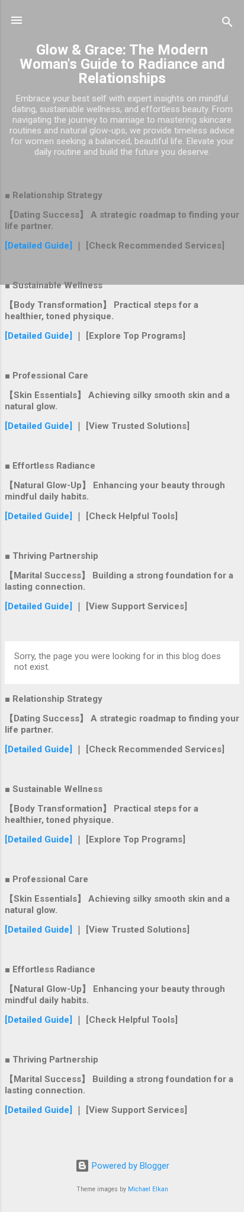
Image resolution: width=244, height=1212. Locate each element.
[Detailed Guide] (40, 245)
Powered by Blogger (129, 1165)
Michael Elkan (148, 1189)
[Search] (227, 24)
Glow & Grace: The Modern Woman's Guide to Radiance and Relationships (122, 64)
